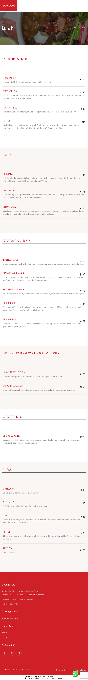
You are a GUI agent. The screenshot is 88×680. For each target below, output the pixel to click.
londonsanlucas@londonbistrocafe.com (17, 599)
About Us (5, 633)
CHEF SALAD (9, 190)
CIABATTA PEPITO (12, 435)
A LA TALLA (8, 502)
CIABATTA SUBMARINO (14, 273)
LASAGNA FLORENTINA (14, 372)
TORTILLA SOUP (10, 259)
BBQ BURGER (9, 303)
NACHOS (7, 121)
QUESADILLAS (10, 91)
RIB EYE (6, 532)
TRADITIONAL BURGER (13, 289)
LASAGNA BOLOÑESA (13, 385)
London (5, 670)
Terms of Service (63, 670)
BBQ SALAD (8, 174)
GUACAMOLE (9, 78)
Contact (5, 637)
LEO (5, 515)
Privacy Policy (80, 670)
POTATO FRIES (10, 107)
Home (76, 27)
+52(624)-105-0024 (10, 604)
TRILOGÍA (7, 548)
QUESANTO (8, 488)
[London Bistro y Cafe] (9, 5)
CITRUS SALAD (10, 206)
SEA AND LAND (10, 319)
